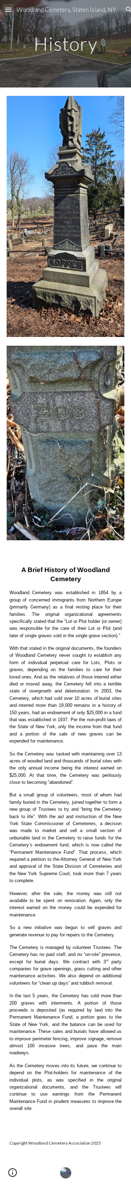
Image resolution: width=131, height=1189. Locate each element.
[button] (8, 9)
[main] (66, 43)
